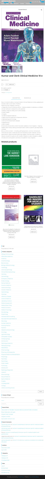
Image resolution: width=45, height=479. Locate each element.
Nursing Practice (5, 325)
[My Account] (37, 2)
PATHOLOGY (4, 341)
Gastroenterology (6, 287)
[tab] (17, 98)
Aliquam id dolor (5, 416)
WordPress (21, 477)
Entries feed (4, 468)
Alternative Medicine (6, 256)
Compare (6, 89)
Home (3, 3)
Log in (3, 466)
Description (16, 98)
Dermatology (4, 276)
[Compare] (34, 2)
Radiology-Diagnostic (7, 370)
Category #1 (4, 455)
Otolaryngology (5, 338)
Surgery (3, 381)
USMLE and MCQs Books (7, 388)
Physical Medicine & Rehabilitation (10, 354)
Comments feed (5, 470)
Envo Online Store (34, 477)
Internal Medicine (6, 298)
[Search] (32, 2)
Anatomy (3, 258)
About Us (16, 3)
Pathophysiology (5, 345)
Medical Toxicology (6, 310)
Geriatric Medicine (6, 289)
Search (40, 391)
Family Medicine (5, 283)
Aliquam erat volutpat (7, 414)
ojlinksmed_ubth (5, 424)
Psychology (4, 361)
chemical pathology (6, 269)
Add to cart (11, 84)
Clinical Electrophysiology (8, 272)
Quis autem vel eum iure (8, 418)
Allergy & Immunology (7, 254)
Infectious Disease (6, 296)
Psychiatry (4, 359)
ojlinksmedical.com (8, 1)
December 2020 (5, 447)
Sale (11, 3)
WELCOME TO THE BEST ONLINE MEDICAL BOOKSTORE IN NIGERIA (19, 410)
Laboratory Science (6, 301)
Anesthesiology (5, 260)
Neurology (4, 321)
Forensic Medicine (6, 285)
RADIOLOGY (4, 367)
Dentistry (3, 274)
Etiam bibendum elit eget (8, 412)
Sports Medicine (5, 379)
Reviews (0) (27, 98)
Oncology (4, 332)
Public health (5, 363)
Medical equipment (6, 303)
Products (28, 3)
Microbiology (4, 312)
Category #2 (4, 458)
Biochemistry (4, 263)
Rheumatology (5, 374)
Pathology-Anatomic (7, 343)
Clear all (2, 400)
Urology (3, 385)
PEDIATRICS (4, 347)
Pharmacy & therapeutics (8, 352)
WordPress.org (5, 472)
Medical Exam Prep (6, 305)
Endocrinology (5, 281)
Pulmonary (4, 365)
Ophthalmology (5, 334)
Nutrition (3, 327)
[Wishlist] (35, 2)
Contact (22, 3)
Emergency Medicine (7, 278)
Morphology (4, 314)
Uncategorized (9, 92)
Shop (7, 3)
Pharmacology (5, 350)
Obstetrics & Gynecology (7, 330)
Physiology (4, 356)
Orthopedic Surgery (6, 336)
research (3, 372)
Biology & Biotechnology (7, 265)
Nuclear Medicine (6, 323)
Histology (3, 294)
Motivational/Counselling (8, 316)
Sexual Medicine (5, 376)
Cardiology (4, 267)
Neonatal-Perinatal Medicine (9, 318)
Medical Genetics (6, 307)
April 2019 (3, 450)
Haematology (5, 292)
